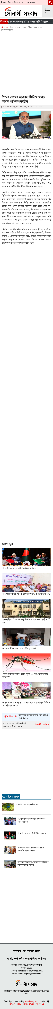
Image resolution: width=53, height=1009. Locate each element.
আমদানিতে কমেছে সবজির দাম (27, 804)
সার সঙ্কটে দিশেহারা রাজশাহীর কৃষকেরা (19, 648)
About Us (40, 1004)
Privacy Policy (15, 1004)
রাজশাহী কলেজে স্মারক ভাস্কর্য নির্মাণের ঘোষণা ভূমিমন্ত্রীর (26, 594)
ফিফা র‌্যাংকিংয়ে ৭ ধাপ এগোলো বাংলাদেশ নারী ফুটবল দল (26, 725)
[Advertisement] (26, 64)
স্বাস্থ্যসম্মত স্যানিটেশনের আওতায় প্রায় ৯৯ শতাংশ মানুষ (26, 716)
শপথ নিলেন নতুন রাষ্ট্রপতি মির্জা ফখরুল (19, 568)
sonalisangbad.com (33, 1001)
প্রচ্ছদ (5, 27)
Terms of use (28, 1004)
